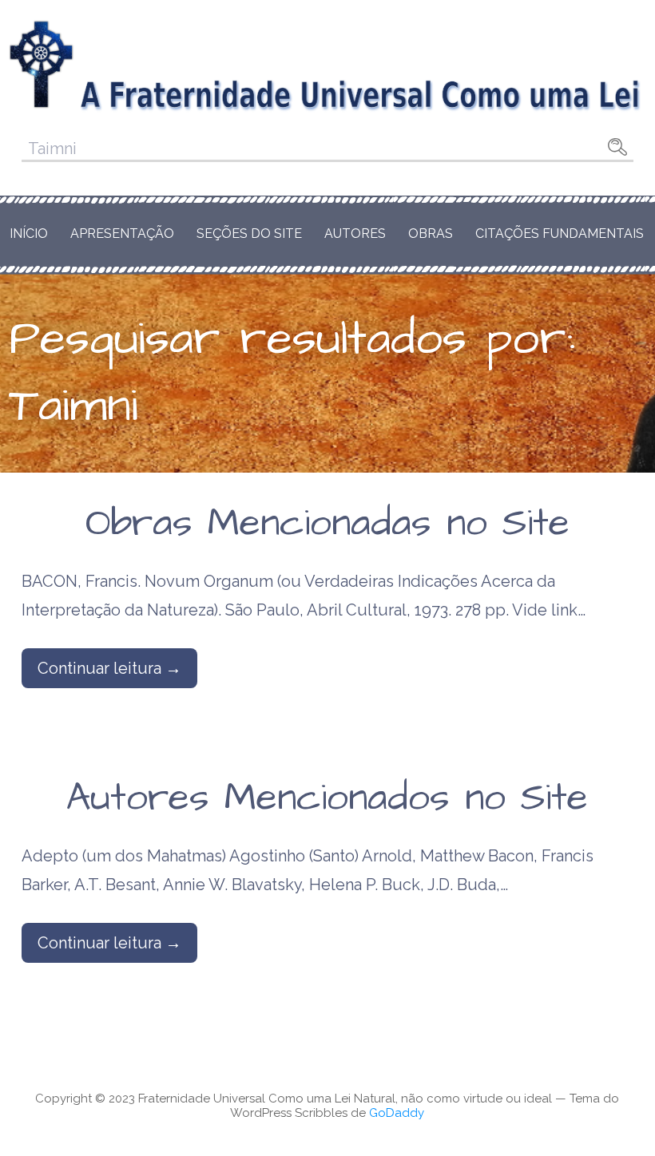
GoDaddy (396, 1113)
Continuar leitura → (109, 668)
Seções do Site (249, 233)
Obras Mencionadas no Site (327, 523)
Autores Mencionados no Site (327, 798)
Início (29, 233)
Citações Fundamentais (559, 233)
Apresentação (122, 233)
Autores (355, 233)
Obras (430, 233)
